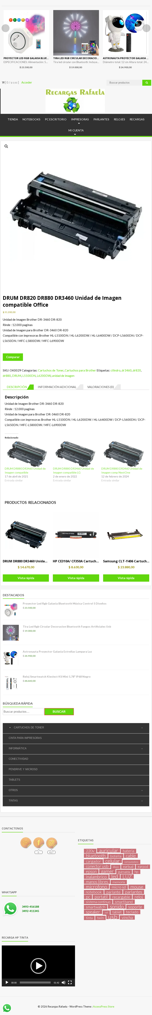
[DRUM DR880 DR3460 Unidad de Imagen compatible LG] (75, 454)
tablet (117, 912)
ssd (106, 912)
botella (115, 856)
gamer (107, 871)
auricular (108, 850)
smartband (124, 902)
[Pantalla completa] (70, 982)
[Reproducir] (7, 982)
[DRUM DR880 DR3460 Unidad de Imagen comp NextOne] (123, 454)
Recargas (137, 119)
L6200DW (44, 375)
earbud (128, 867)
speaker (93, 912)
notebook (94, 892)
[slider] (35, 982)
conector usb (97, 866)
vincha (127, 917)
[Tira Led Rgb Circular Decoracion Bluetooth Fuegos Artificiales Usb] (76, 33)
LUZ (127, 876)
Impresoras (80, 119)
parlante (113, 892)
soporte (135, 907)
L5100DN (29, 375)
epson (91, 871)
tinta (89, 918)
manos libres (97, 881)
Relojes (119, 119)
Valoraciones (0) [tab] (100, 387)
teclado (132, 912)
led (114, 876)
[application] (38, 965)
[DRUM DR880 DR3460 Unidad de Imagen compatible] (27, 454)
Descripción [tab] (17, 387)
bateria (128, 851)
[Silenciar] (64, 982)
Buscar (59, 711)
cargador (93, 861)
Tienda (13, 119)
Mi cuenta (76, 130)
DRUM (16, 375)
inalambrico (96, 877)
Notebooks (31, 119)
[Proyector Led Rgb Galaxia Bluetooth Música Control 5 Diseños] (26, 33)
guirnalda (124, 872)
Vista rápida (26, 578)
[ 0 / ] (12, 82)
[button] (6, 146)
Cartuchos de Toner (51, 370)
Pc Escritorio (55, 119)
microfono (96, 886)
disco (116, 866)
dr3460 (127, 370)
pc (88, 897)
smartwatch (95, 907)
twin (100, 918)
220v (90, 851)
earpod (143, 867)
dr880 (7, 375)
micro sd (119, 887)
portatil (101, 897)
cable (131, 855)
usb (112, 917)
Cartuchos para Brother (80, 370)
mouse (136, 887)
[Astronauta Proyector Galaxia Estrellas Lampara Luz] (126, 33)
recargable (121, 897)
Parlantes (101, 119)
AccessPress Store (103, 1006)
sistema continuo (98, 902)
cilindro (116, 370)
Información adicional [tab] (57, 387)
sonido (117, 906)
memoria (119, 882)
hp (136, 872)
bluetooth (96, 855)
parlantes (133, 892)
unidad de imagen (63, 375)
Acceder (26, 82)
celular (112, 861)
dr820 (137, 370)
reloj (139, 897)
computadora (131, 861)
